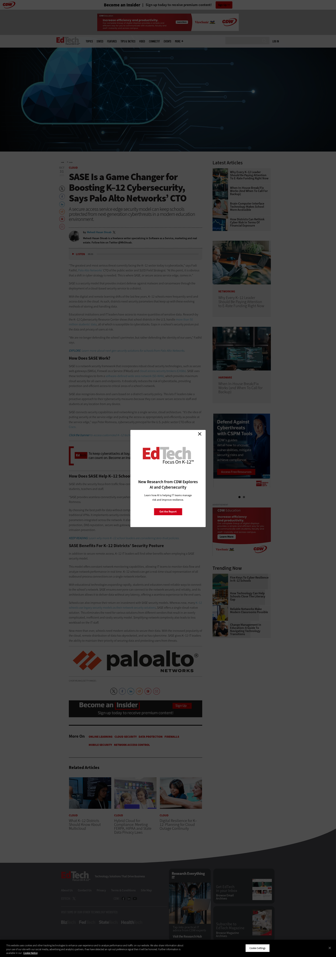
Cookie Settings (257, 948)
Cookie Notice (30, 953)
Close (200, 434)
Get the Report (168, 511)
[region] (168, 948)
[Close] (330, 948)
